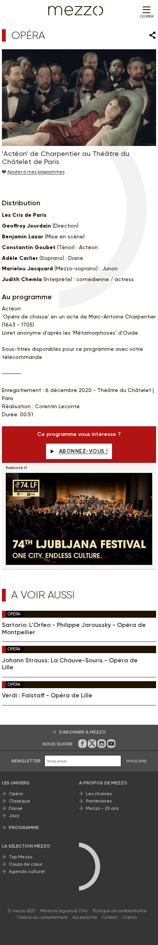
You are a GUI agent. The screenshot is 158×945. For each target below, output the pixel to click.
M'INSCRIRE (136, 761)
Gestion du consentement (42, 917)
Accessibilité (84, 917)
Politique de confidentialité (119, 910)
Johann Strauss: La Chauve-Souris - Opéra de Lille (70, 664)
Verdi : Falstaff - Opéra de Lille (47, 695)
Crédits (130, 917)
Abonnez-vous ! (83, 451)
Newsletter (26, 761)
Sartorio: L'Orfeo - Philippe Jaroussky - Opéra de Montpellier (74, 628)
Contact (110, 917)
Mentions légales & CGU (64, 910)
